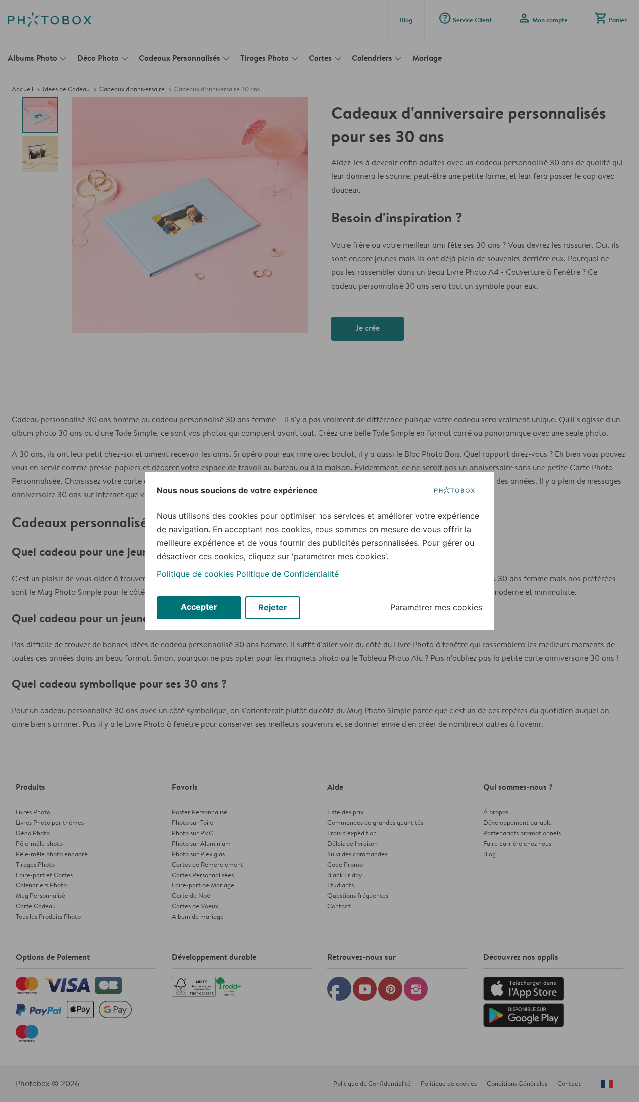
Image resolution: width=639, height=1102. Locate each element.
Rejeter (272, 607)
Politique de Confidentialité (287, 574)
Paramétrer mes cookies (436, 607)
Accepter (199, 607)
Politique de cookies (195, 574)
